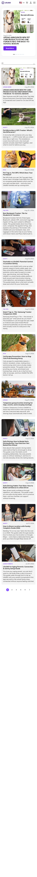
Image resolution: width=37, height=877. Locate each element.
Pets (4, 169)
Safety (5, 127)
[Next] (29, 590)
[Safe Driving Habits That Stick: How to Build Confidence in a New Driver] (18, 472)
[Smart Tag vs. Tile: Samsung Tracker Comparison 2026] (18, 298)
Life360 (5, 400)
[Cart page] (27, 2)
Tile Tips (5, 210)
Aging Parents (8, 563)
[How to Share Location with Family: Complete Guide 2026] (18, 512)
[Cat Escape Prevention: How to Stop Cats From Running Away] (18, 342)
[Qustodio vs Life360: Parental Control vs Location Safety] (18, 247)
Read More (10, 48)
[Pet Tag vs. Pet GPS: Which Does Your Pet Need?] (18, 159)
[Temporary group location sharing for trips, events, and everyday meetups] (18, 389)
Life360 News (7, 87)
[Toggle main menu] (34, 3)
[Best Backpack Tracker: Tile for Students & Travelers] (18, 199)
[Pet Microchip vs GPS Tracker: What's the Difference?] (18, 116)
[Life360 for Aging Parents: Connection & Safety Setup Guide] (18, 553)
